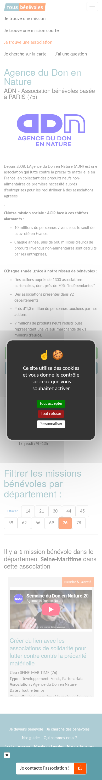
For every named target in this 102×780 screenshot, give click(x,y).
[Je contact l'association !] (80, 769)
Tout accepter (51, 404)
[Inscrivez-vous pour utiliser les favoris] (7, 755)
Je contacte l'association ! (45, 768)
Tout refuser (51, 414)
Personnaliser (51, 424)
